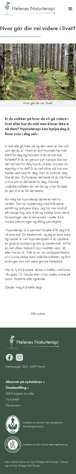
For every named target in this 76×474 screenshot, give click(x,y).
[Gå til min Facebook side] (9, 357)
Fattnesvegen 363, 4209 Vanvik (25, 366)
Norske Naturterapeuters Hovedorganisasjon (43, 424)
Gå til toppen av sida (20, 393)
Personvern (13, 405)
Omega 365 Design (29, 465)
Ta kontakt (12, 399)
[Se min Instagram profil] (19, 357)
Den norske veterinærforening (51, 444)
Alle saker (38, 314)
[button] (70, 9)
